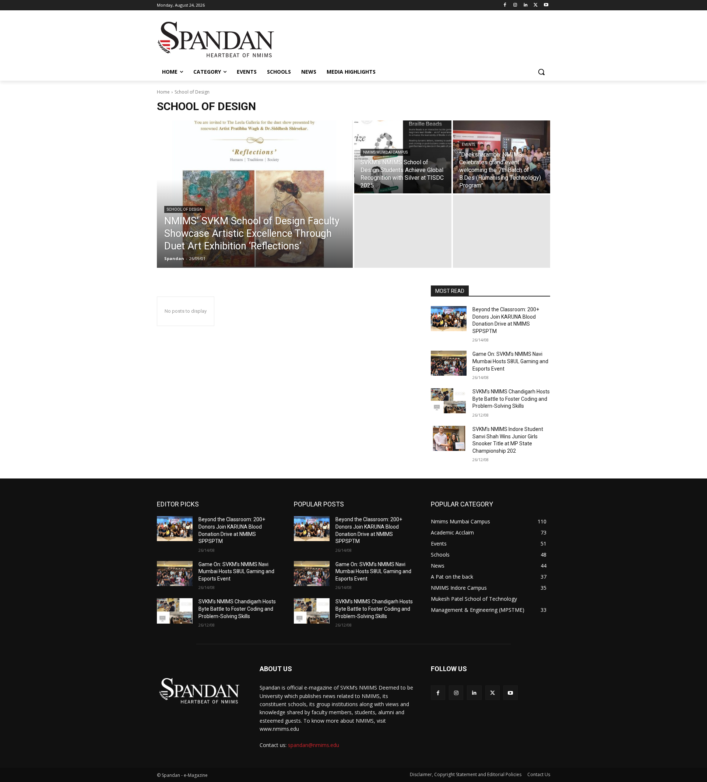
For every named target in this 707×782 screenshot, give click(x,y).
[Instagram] (515, 5)
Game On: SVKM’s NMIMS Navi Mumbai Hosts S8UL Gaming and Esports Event (510, 361)
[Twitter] (535, 5)
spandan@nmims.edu (313, 744)
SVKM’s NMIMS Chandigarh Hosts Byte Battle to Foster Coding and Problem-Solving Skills (511, 399)
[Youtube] (546, 5)
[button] (541, 72)
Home (163, 92)
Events (468, 145)
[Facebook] (505, 5)
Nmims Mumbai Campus (385, 152)
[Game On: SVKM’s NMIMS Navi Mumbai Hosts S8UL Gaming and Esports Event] (449, 363)
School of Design (185, 209)
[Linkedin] (525, 5)
